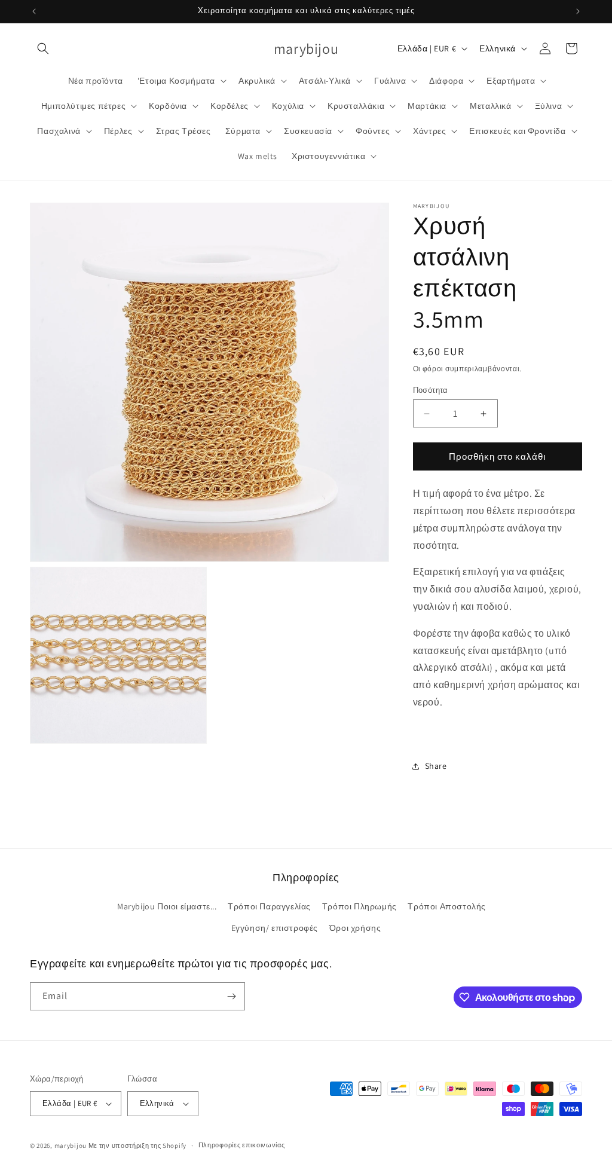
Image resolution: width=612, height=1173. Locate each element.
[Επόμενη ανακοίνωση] (578, 11)
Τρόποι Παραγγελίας (269, 906)
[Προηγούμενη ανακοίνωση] (34, 11)
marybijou (70, 1145)
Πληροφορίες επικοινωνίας (241, 1145)
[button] (43, 48)
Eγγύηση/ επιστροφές (274, 927)
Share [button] (436, 765)
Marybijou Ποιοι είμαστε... (167, 906)
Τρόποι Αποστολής (447, 906)
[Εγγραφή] (231, 996)
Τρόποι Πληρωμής (359, 906)
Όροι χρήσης (355, 927)
